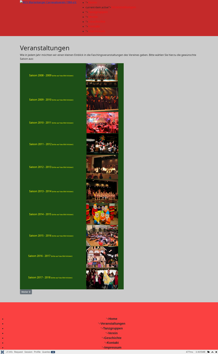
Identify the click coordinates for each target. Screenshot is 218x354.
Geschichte (96, 21)
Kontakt (94, 26)
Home (92, 2)
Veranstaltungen (123, 7)
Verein (93, 17)
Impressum (96, 31)
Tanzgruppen (98, 12)
